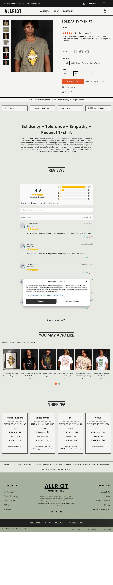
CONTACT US (76, 522)
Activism (17, 342)
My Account (9, 492)
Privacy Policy (75, 529)
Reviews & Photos (101, 509)
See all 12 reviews (52, 203)
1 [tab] (56, 383)
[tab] (14, 108)
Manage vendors (33, 295)
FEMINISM (67, 465)
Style (65, 52)
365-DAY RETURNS (97, 108)
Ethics (107, 505)
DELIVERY (60, 522)
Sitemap (107, 529)
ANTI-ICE (38, 465)
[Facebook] (61, 511)
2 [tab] (59, 383)
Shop (11, 342)
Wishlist (7, 509)
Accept (41, 301)
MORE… (67, 469)
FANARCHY (68, 11)
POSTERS (60, 469)
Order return (10, 500)
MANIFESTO (45, 11)
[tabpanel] (11, 364)
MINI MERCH (50, 469)
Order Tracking (11, 496)
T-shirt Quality (103, 500)
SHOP (56, 11)
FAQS (6, 505)
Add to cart (73, 81)
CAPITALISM (57, 465)
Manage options (72, 301)
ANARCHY (86, 465)
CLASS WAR (47, 465)
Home (4, 342)
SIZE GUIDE (35, 522)
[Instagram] (51, 511)
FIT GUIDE (10, 108)
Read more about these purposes (51, 295)
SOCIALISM (77, 465)
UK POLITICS (28, 465)
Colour (66, 59)
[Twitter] (56, 511)
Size (64, 69)
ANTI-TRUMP (17, 465)
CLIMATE (95, 465)
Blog (108, 496)
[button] (86, 281)
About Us (105, 492)
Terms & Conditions (92, 529)
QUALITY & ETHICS (42, 108)
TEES (42, 469)
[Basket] (104, 11)
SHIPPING (66, 108)
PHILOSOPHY (104, 465)
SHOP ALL (7, 465)
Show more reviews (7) (56, 320)
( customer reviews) (82, 33)
